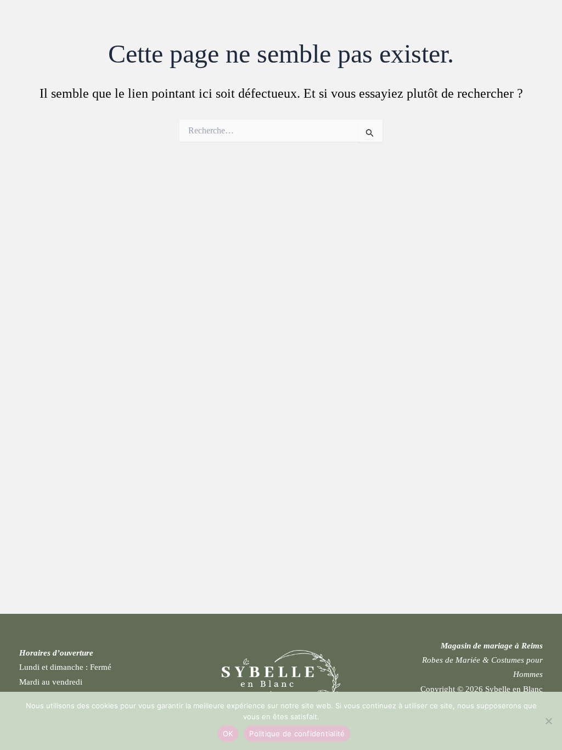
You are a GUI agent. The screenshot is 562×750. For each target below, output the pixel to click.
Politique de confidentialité (297, 733)
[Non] (548, 720)
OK (228, 733)
